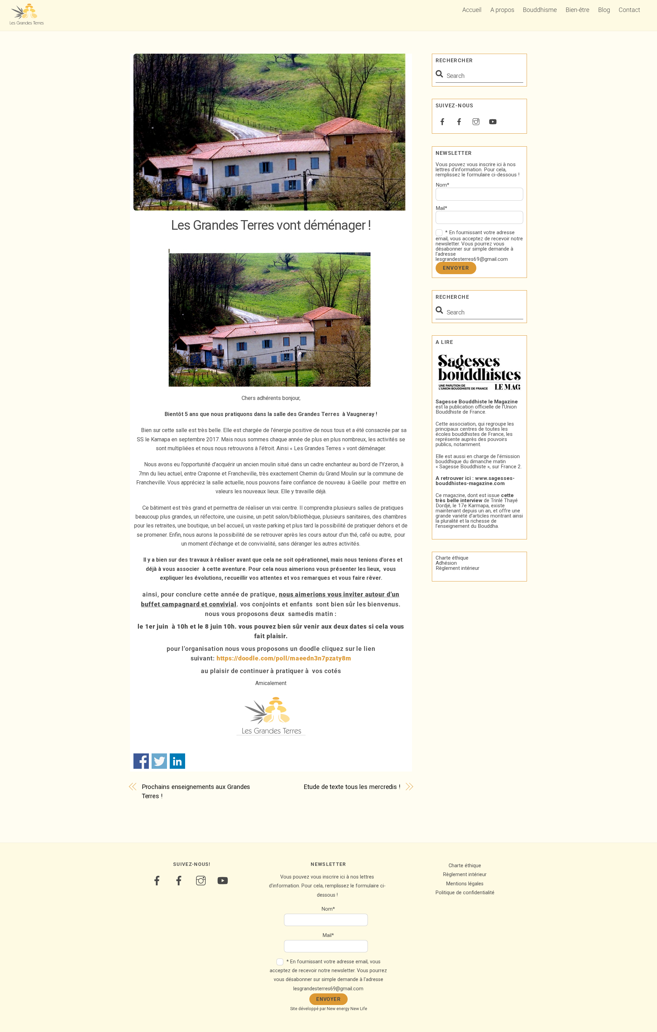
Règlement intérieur (457, 568)
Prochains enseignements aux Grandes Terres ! (196, 791)
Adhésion (446, 563)
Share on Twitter (159, 761)
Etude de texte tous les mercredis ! (352, 786)
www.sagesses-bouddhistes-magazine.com (475, 480)
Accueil (471, 9)
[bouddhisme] (459, 121)
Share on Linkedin (177, 761)
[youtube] (493, 121)
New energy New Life (347, 1008)
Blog (604, 9)
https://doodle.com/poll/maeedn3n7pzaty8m (284, 658)
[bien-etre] (442, 121)
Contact (629, 9)
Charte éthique (452, 558)
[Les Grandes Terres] (27, 21)
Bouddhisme (540, 9)
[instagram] (476, 121)
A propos (502, 9)
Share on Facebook (141, 761)
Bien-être (577, 9)
